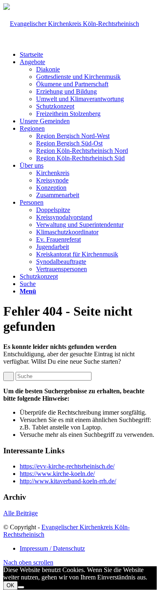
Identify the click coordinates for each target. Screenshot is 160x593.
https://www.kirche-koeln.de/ (57, 473)
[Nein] (21, 587)
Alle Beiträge (20, 513)
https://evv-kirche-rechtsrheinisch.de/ (67, 466)
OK (10, 585)
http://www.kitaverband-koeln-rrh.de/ (68, 481)
